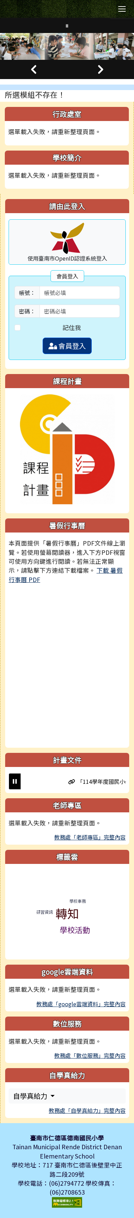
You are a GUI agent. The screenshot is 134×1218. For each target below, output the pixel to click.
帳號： (27, 292)
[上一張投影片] (33, 69)
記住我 (72, 327)
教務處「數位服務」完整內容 (90, 1055)
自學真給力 (31, 1096)
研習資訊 (44, 912)
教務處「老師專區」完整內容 (90, 837)
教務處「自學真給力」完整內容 (87, 1110)
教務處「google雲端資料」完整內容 (81, 1004)
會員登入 (71, 346)
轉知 (67, 913)
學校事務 (77, 901)
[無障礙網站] (67, 1201)
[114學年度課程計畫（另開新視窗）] (67, 448)
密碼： (27, 311)
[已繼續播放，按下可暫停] (15, 781)
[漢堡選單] (122, 8)
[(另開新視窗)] (67, 46)
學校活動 (75, 929)
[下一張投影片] (100, 69)
